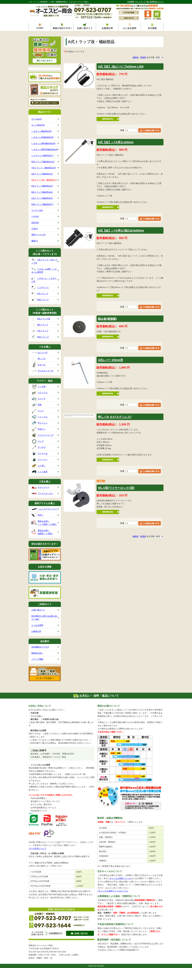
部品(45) (35, 222)
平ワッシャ (43, 423)
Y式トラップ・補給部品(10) (43, 168)
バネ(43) (35, 216)
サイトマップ (140, 2)
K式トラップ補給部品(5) (42, 186)
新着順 (143, 57)
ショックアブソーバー (47, 509)
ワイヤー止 (43, 453)
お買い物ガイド (38, 610)
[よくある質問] (129, 26)
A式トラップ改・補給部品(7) (44, 180)
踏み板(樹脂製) (107, 318)
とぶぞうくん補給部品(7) (42, 155)
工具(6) (34, 228)
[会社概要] (152, 26)
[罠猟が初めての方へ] (62, 26)
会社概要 (130, 2)
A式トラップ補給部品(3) (42, 174)
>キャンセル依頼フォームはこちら (113, 891)
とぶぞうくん (43, 287)
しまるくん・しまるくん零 (44, 279)
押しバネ (42, 358)
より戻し (42, 465)
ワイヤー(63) (37, 210)
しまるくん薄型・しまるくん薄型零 (44, 270)
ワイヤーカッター (45, 493)
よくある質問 (37, 625)
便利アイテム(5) (38, 235)
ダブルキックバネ (45, 371)
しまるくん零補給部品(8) (42, 137)
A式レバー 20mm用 (110, 359)
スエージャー (43, 487)
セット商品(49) (38, 125)
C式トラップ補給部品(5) (42, 198)
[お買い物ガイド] (85, 26)
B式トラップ (42, 325)
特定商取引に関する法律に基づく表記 (44, 617)
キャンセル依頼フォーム (120, 878)
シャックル (43, 417)
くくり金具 (43, 472)
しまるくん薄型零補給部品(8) (44, 149)
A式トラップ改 (43, 319)
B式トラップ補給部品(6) (42, 192)
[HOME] (40, 26)
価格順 (135, 57)
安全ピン (42, 429)
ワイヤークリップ (45, 435)
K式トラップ (42, 293)
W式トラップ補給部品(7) (42, 204)
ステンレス (43, 392)
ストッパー (43, 459)
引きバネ (42, 365)
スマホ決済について (37, 848)
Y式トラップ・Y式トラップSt (44, 261)
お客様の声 (36, 631)
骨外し (41, 515)
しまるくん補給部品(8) (41, 131)
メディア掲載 (37, 659)
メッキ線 (42, 386)
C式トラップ (42, 331)
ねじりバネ (43, 352)
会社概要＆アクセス (40, 647)
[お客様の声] (107, 26)
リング (41, 441)
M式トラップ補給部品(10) (42, 162)
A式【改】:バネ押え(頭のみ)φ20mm (121, 230)
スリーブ (42, 398)
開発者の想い (37, 653)
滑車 (40, 405)
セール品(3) (36, 119)
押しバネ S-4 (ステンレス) (114, 416)
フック (41, 411)
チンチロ (42, 447)
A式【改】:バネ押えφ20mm (116, 142)
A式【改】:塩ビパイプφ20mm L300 (121, 66)
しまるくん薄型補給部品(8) (43, 143)
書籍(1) (34, 241)
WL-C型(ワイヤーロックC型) (116, 487)
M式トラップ (43, 299)
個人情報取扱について (155, 2)
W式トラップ (43, 337)
